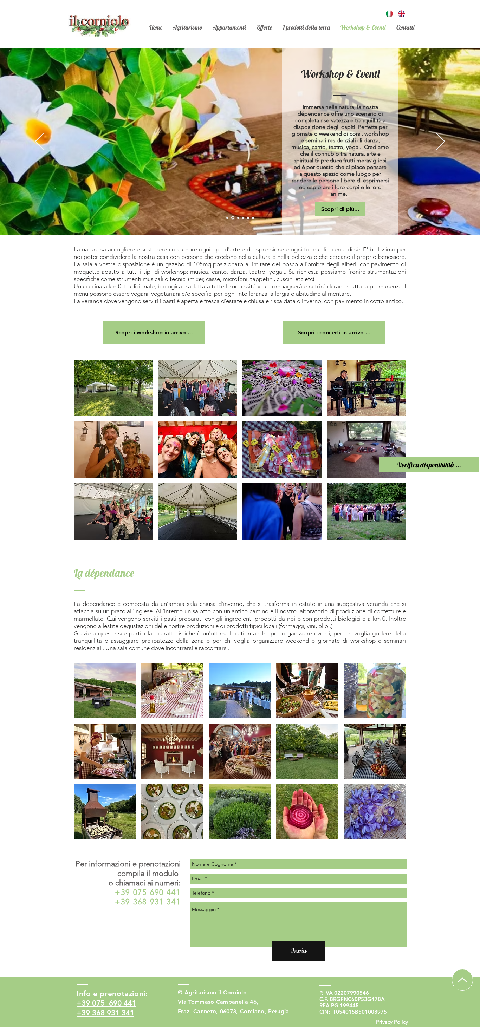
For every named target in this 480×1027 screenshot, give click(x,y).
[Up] (462, 980)
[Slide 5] (243, 218)
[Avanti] (440, 142)
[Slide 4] (237, 218)
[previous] (89, 456)
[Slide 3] (232, 218)
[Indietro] (39, 142)
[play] (391, 534)
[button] (113, 388)
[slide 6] (248, 218)
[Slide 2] (253, 218)
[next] (391, 456)
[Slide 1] (227, 218)
